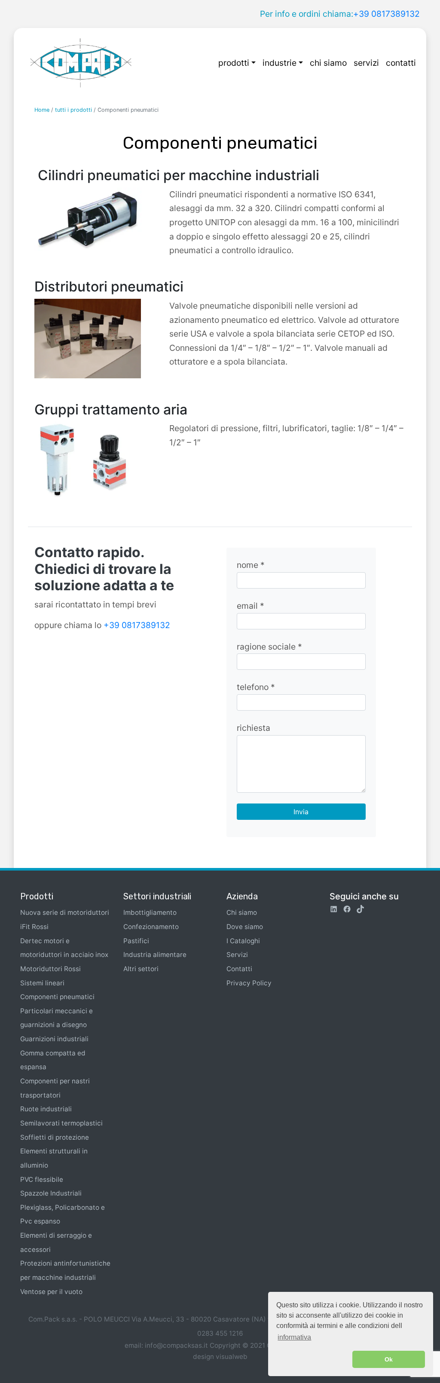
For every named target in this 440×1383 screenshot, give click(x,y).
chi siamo (328, 63)
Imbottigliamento (150, 912)
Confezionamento (151, 927)
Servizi (237, 955)
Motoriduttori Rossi (50, 969)
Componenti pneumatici (57, 997)
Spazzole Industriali (51, 1193)
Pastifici (136, 941)
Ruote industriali (46, 1109)
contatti (401, 63)
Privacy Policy (249, 983)
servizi (366, 63)
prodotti (233, 63)
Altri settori (141, 969)
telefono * (256, 687)
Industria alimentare (154, 955)
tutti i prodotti (73, 110)
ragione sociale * (269, 646)
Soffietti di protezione (54, 1137)
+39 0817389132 (386, 14)
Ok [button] (389, 1359)
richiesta (253, 728)
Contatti (239, 969)
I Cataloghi (243, 941)
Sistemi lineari (42, 983)
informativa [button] (294, 1337)
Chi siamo (241, 912)
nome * (251, 565)
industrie (279, 63)
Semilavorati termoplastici (61, 1123)
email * (250, 606)
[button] (312, 1359)
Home (41, 110)
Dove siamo (244, 927)
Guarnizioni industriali (54, 1039)
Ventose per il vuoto (51, 1292)
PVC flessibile (41, 1179)
